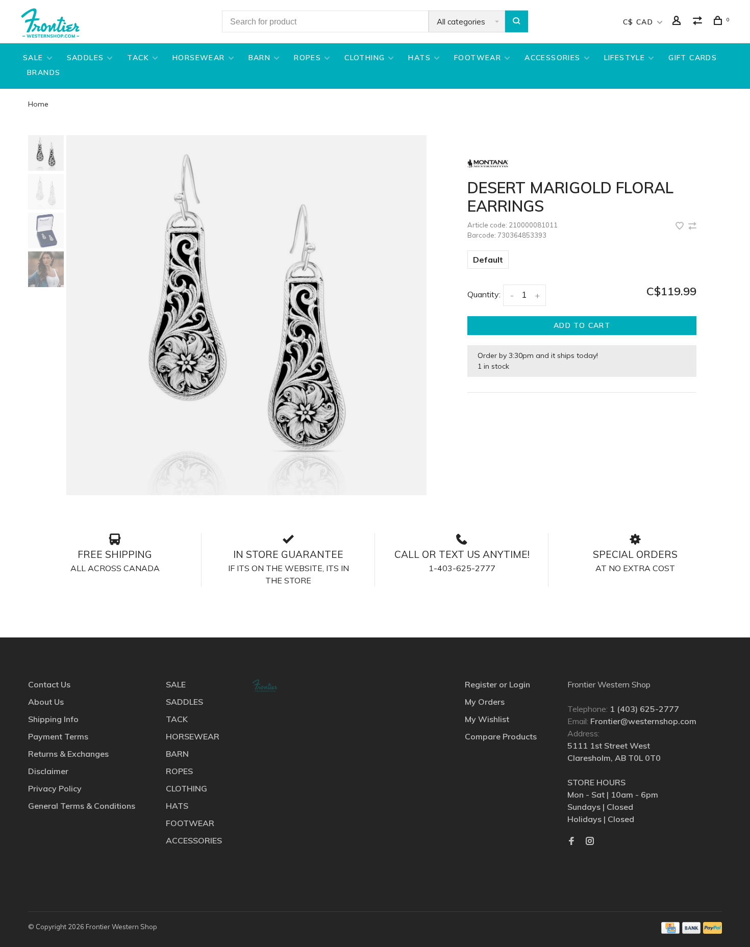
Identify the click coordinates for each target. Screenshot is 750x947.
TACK (138, 57)
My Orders (485, 702)
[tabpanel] (246, 315)
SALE (33, 57)
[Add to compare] (692, 226)
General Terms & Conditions (81, 806)
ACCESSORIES (552, 57)
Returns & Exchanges (68, 754)
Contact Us (49, 684)
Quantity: (484, 294)
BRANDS (43, 72)
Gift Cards (692, 57)
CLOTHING (364, 57)
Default (488, 259)
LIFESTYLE (624, 57)
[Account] (678, 22)
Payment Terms (58, 736)
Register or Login (497, 684)
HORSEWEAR (198, 57)
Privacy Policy (55, 788)
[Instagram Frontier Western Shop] (590, 841)
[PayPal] (712, 931)
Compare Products (501, 736)
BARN (259, 57)
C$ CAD (639, 22)
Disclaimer (48, 771)
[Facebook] (571, 841)
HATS (419, 57)
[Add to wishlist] (681, 226)
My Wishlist (487, 719)
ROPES (307, 57)
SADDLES (85, 57)
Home (38, 104)
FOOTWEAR (477, 57)
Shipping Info (53, 719)
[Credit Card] (670, 931)
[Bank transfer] (691, 931)
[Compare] (699, 22)
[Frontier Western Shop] (265, 685)
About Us (46, 702)
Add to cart (582, 325)
